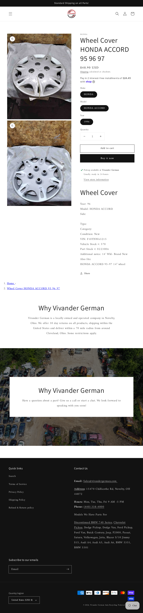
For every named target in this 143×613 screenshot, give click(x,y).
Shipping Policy (17, 500)
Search (12, 476)
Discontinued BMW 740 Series (93, 522)
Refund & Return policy (21, 508)
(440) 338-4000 (94, 506)
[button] (10, 14)
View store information (96, 179)
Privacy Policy (16, 492)
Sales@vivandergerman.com (100, 481)
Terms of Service (18, 484)
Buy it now (107, 158)
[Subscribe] (68, 569)
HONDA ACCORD (94, 108)
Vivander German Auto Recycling (103, 605)
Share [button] (87, 273)
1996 (86, 122)
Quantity (84, 129)
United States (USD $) (22, 600)
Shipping (84, 72)
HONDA (88, 94)
